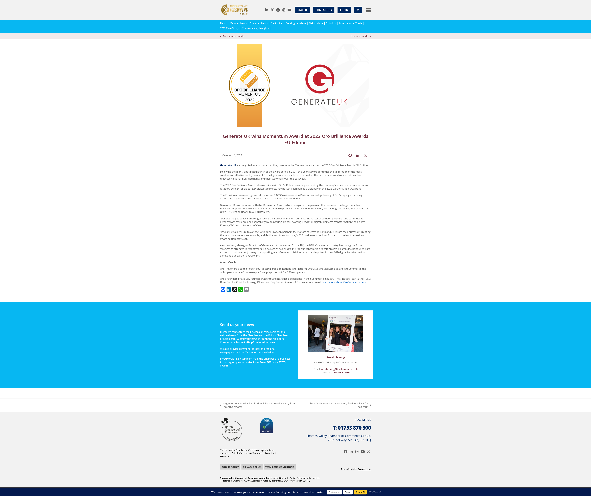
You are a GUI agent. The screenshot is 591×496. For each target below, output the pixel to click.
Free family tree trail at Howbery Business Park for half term (337, 405)
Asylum (364, 469)
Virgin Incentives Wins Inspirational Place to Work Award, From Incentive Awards (258, 405)
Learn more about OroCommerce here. (344, 282)
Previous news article (233, 36)
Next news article (359, 36)
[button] (368, 10)
